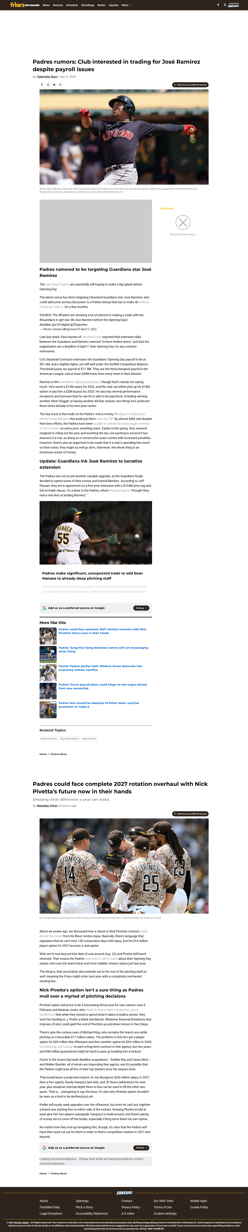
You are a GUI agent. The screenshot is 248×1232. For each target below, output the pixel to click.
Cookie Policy (199, 1207)
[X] (225, 4)
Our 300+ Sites (164, 1201)
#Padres (64, 315)
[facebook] (218, 4)
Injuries (113, 5)
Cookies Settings (165, 1213)
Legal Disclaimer (51, 1213)
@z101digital (61, 324)
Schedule (72, 5)
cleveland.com (92, 337)
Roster (101, 5)
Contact (127, 1201)
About (44, 1201)
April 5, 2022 (88, 329)
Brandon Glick (47, 805)
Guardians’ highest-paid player (79, 382)
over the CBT (105, 419)
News (46, 5)
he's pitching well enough (56, 1046)
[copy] (60, 84)
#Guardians (47, 320)
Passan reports (120, 490)
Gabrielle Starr (47, 76)
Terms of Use (163, 1207)
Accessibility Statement (92, 1213)
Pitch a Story (84, 1207)
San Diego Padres (58, 284)
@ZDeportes (78, 324)
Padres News (89, 738)
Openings (82, 1201)
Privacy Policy (131, 1207)
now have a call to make (101, 958)
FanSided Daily (50, 1207)
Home (43, 754)
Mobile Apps (198, 1201)
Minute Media (21, 1222)
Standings (87, 5)
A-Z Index (128, 1213)
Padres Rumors (49, 738)
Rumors (58, 5)
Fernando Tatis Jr (70, 738)
